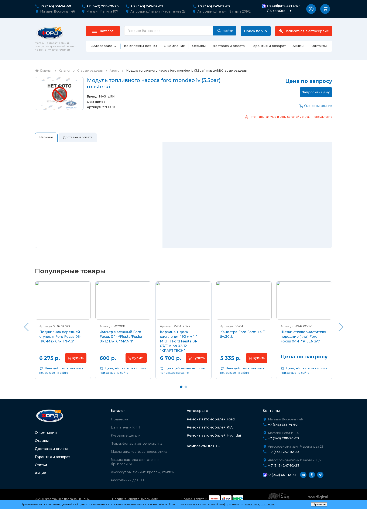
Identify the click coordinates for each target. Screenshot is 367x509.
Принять (319, 504)
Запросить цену (316, 92)
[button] (311, 9)
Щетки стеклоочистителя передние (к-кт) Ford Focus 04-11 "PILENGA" (303, 336)
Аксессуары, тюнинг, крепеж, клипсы (142, 472)
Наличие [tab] (46, 137)
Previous (26, 327)
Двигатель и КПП (125, 427)
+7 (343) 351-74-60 (55, 6)
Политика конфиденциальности (135, 499)
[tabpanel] (63, 333)
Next (340, 327)
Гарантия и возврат (52, 457)
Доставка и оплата (51, 449)
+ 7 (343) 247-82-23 (146, 6)
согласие (268, 504)
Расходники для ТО (127, 480)
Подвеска (119, 419)
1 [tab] (181, 387)
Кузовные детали (125, 435)
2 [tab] (186, 387)
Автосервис (197, 411)
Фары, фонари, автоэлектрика (136, 443)
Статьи (41, 465)
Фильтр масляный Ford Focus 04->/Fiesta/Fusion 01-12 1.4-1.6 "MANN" (121, 336)
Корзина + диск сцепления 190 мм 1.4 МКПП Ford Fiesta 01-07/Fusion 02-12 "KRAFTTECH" (179, 341)
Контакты (271, 411)
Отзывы (42, 441)
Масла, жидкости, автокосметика (139, 452)
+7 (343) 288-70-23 (102, 6)
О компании (46, 433)
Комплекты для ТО (203, 446)
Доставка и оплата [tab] (77, 137)
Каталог (118, 411)
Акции (40, 473)
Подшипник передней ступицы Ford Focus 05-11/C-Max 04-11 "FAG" (60, 336)
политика (252, 504)
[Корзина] (325, 9)
